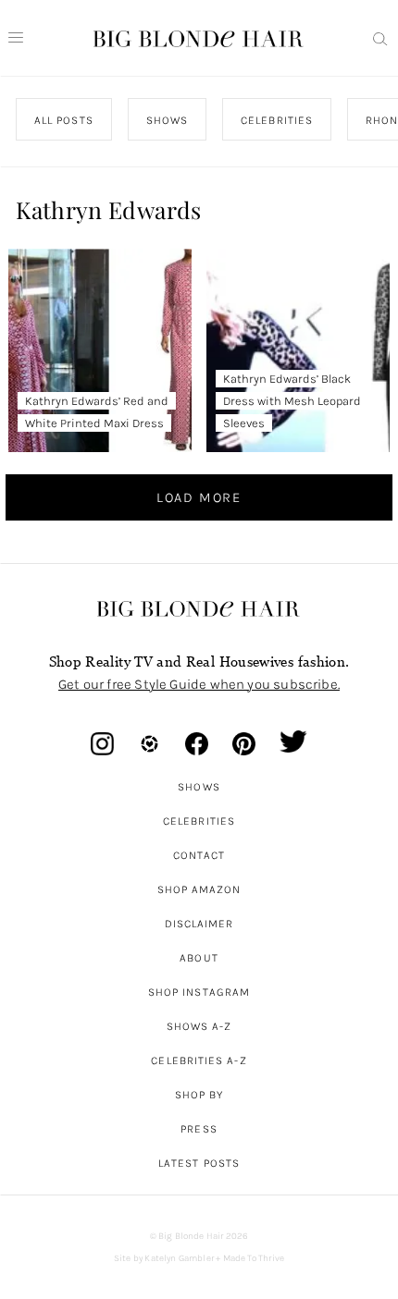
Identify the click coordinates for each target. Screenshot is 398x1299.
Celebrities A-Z (198, 1060)
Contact (199, 855)
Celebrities (199, 821)
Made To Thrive (254, 1258)
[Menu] (15, 38)
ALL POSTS (63, 120)
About (199, 957)
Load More (199, 497)
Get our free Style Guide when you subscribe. (199, 684)
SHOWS (167, 120)
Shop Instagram (199, 992)
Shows (198, 786)
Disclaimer (199, 923)
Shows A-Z (199, 1026)
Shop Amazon (199, 889)
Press (198, 1128)
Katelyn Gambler (179, 1258)
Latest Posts (199, 1163)
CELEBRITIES (277, 120)
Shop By (199, 1094)
